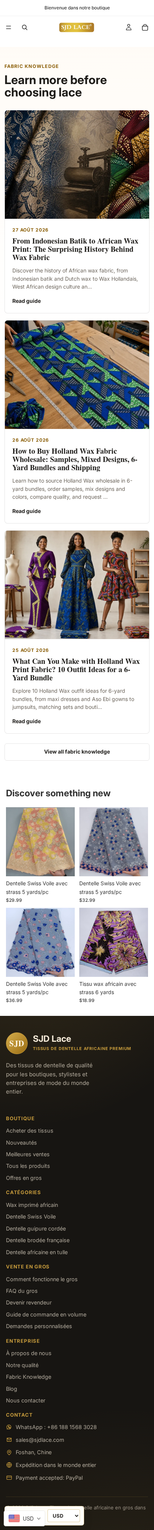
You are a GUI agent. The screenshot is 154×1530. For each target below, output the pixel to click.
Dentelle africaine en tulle (37, 1252)
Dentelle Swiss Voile (31, 1216)
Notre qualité (22, 1365)
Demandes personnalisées (39, 1326)
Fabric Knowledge (28, 1377)
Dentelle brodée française (38, 1240)
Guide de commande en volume (46, 1314)
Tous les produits (28, 1166)
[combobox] (24, 1518)
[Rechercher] (24, 27)
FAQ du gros (22, 1291)
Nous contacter (25, 1400)
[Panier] (145, 27)
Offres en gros (24, 1178)
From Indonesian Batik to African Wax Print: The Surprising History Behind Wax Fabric (75, 249)
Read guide (26, 301)
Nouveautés (21, 1142)
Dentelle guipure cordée (36, 1228)
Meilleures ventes (28, 1154)
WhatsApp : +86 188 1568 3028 (56, 1427)
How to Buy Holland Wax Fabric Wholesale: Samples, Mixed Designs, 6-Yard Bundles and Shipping (75, 459)
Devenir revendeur (29, 1302)
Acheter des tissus (29, 1130)
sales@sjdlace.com (40, 1440)
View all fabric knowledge (77, 751)
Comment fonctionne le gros (42, 1279)
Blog (11, 1389)
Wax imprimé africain (32, 1205)
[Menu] (8, 27)
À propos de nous (29, 1353)
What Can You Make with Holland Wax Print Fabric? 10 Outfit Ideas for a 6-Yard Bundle (76, 669)
